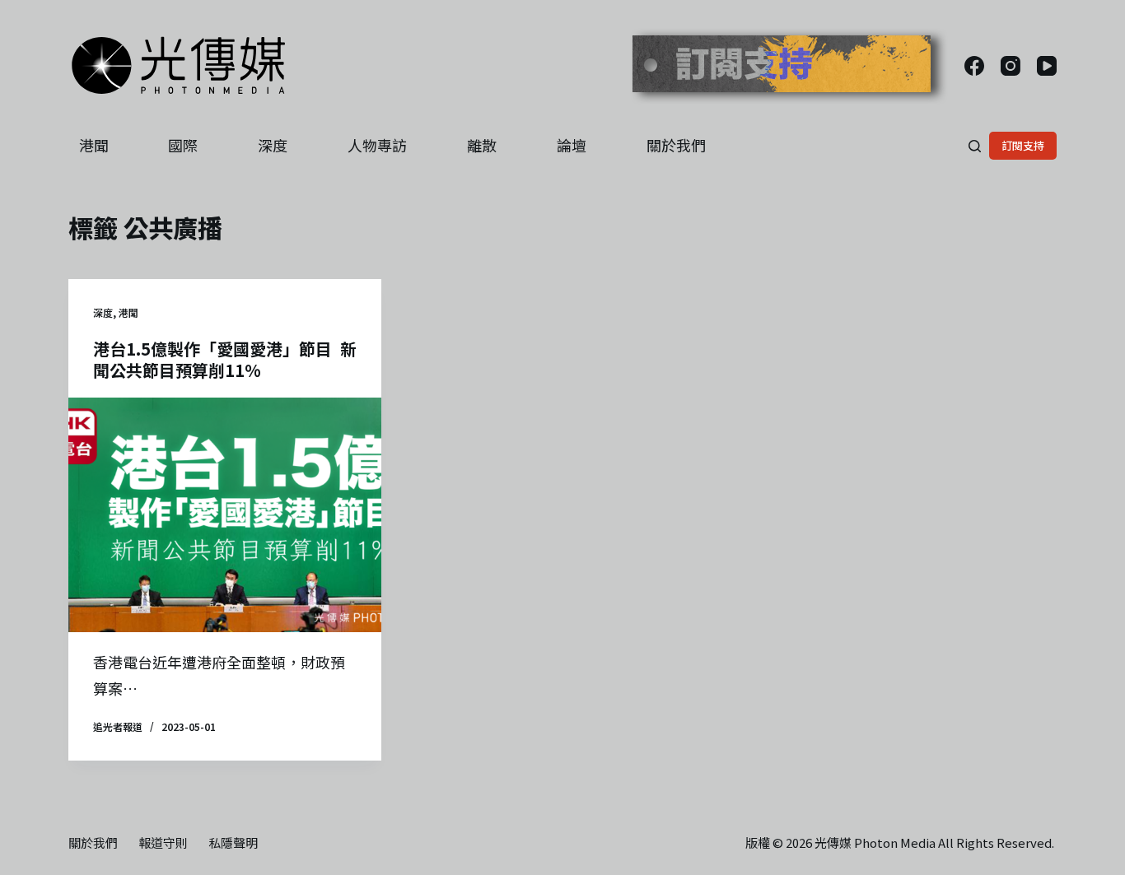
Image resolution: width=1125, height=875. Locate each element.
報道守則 (163, 843)
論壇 (571, 145)
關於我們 (676, 145)
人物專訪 (377, 145)
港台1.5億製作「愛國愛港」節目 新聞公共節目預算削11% (225, 359)
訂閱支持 (1022, 145)
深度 (272, 145)
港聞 (94, 145)
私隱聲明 (233, 843)
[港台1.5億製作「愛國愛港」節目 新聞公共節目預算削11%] (224, 515)
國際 (183, 145)
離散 (482, 145)
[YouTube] (1047, 66)
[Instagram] (1010, 66)
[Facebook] (974, 66)
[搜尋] (975, 146)
